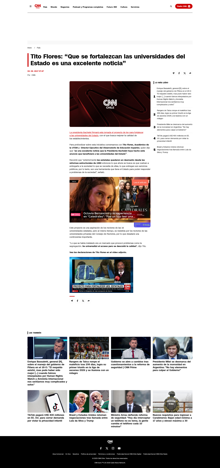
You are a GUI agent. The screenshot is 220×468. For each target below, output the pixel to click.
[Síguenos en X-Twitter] (107, 448)
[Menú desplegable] (31, 6)
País (45, 7)
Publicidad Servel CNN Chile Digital (129, 454)
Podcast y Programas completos (88, 7)
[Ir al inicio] (38, 6)
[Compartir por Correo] (173, 73)
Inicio (30, 47)
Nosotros (76, 454)
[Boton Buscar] (171, 6)
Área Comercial (58, 454)
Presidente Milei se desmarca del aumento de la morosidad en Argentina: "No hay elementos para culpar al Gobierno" (174, 127)
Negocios (65, 7)
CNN (33, 75)
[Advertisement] (47, 227)
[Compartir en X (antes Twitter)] (184, 73)
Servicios (135, 7)
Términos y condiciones (106, 454)
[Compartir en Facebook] (179, 73)
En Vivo (68, 454)
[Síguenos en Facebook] (101, 448)
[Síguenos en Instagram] (113, 448)
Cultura (123, 7)
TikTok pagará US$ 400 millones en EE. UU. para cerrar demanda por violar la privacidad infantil (173, 138)
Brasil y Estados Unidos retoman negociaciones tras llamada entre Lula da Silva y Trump (174, 150)
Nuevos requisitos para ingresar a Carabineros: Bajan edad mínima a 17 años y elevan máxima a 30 (172, 417)
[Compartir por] (190, 73)
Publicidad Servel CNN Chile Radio (155, 454)
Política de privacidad (88, 454)
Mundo (54, 7)
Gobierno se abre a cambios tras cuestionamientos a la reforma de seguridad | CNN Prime (130, 364)
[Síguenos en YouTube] (119, 448)
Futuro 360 (112, 7)
